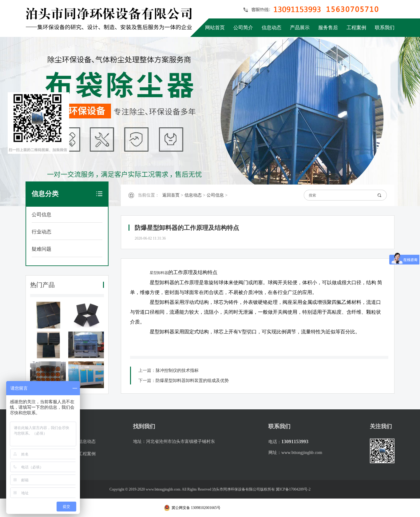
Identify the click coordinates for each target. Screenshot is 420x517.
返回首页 (171, 195)
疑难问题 (41, 249)
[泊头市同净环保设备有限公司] (111, 18)
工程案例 (356, 27)
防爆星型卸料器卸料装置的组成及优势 (192, 380)
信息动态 (271, 27)
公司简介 (243, 27)
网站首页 (215, 27)
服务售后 (328, 27)
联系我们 (384, 27)
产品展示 (300, 27)
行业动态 (41, 231)
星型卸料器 (159, 273)
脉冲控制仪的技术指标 (177, 370)
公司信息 (41, 214)
